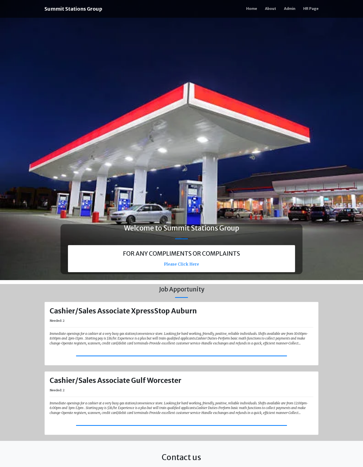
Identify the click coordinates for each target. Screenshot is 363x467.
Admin (289, 8)
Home (251, 8)
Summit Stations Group (73, 9)
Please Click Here (181, 264)
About (270, 8)
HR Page (311, 8)
